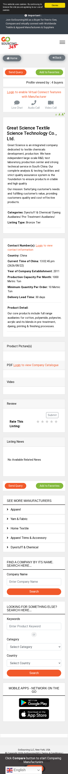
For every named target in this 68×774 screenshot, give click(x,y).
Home (13, 58)
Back (58, 57)
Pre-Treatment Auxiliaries (38, 216)
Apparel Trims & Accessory (27, 538)
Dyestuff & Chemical (23, 547)
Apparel (14, 509)
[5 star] (56, 422)
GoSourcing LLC (26, 749)
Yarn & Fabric (18, 519)
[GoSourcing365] (9, 42)
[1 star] (38, 422)
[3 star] (47, 422)
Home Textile (18, 528)
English (19, 770)
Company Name (17, 574)
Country (12, 655)
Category (13, 639)
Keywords (13, 619)
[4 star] (51, 422)
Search (34, 591)
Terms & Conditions (51, 753)
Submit (52, 415)
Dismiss (55, 5)
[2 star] (42, 422)
